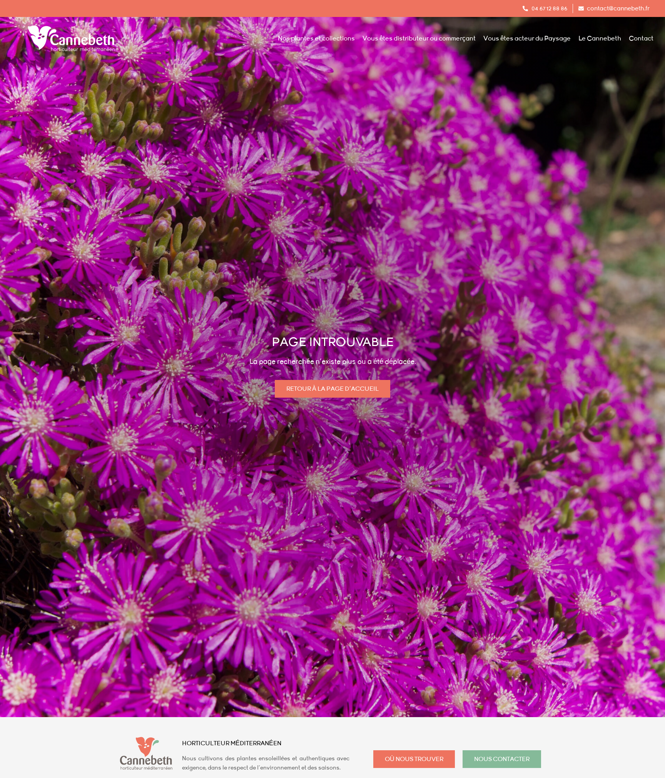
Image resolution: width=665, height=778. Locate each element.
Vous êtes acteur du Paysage (527, 38)
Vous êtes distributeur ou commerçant (419, 38)
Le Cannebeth (599, 38)
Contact (641, 38)
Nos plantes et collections (316, 38)
